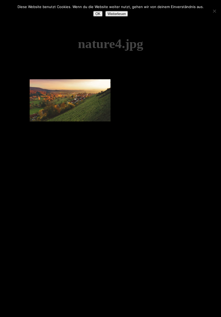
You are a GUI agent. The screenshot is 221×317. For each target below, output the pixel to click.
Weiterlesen (117, 14)
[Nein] (214, 11)
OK (98, 14)
